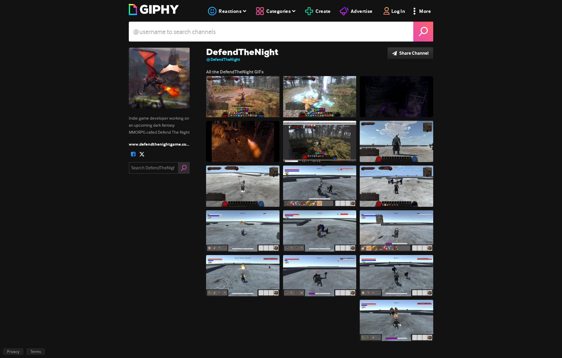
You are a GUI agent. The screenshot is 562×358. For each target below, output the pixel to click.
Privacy (13, 351)
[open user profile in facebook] (133, 154)
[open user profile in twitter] (142, 154)
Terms (35, 351)
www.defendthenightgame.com (159, 144)
